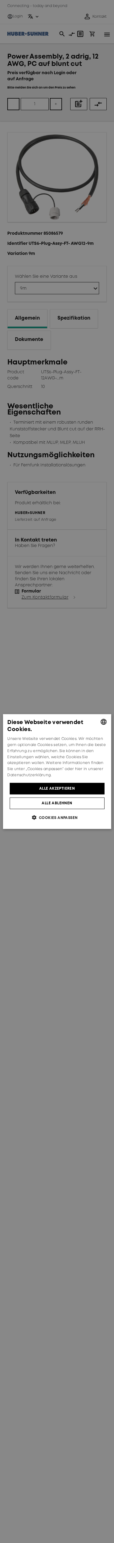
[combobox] (104, 722)
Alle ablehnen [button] (57, 803)
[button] (57, 817)
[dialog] (57, 771)
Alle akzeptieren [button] (57, 788)
